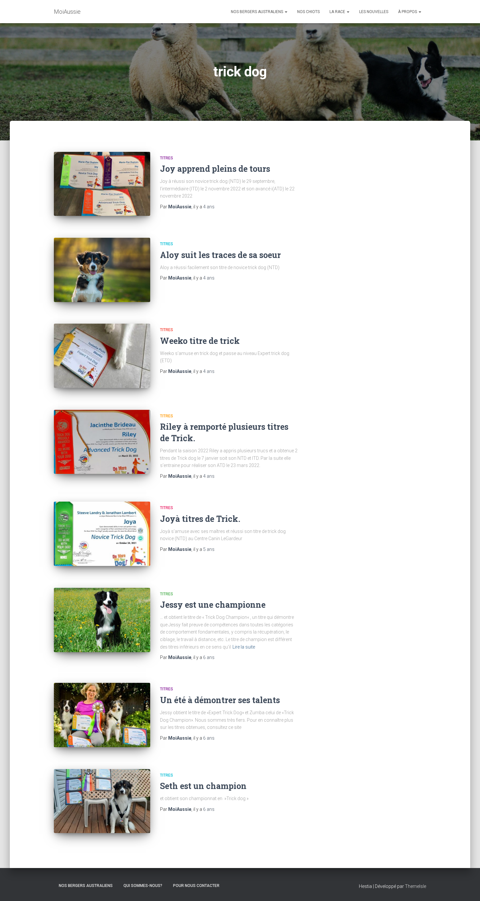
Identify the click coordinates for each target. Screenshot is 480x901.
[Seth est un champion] (102, 801)
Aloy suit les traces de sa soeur (220, 254)
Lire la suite (243, 647)
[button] (285, 11)
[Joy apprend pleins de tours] (102, 184)
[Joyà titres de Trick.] (102, 534)
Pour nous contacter (196, 885)
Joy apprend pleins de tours (215, 168)
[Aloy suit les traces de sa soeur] (102, 270)
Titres (166, 158)
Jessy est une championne (212, 604)
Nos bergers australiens (257, 11)
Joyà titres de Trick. (200, 518)
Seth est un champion (203, 785)
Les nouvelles (373, 11)
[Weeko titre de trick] (102, 356)
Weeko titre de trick (200, 340)
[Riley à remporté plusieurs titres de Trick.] (102, 442)
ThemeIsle (415, 886)
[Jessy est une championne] (102, 620)
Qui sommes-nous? (142, 885)
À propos (408, 11)
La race (337, 11)
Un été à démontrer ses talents (220, 700)
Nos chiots (308, 11)
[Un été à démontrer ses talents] (102, 715)
